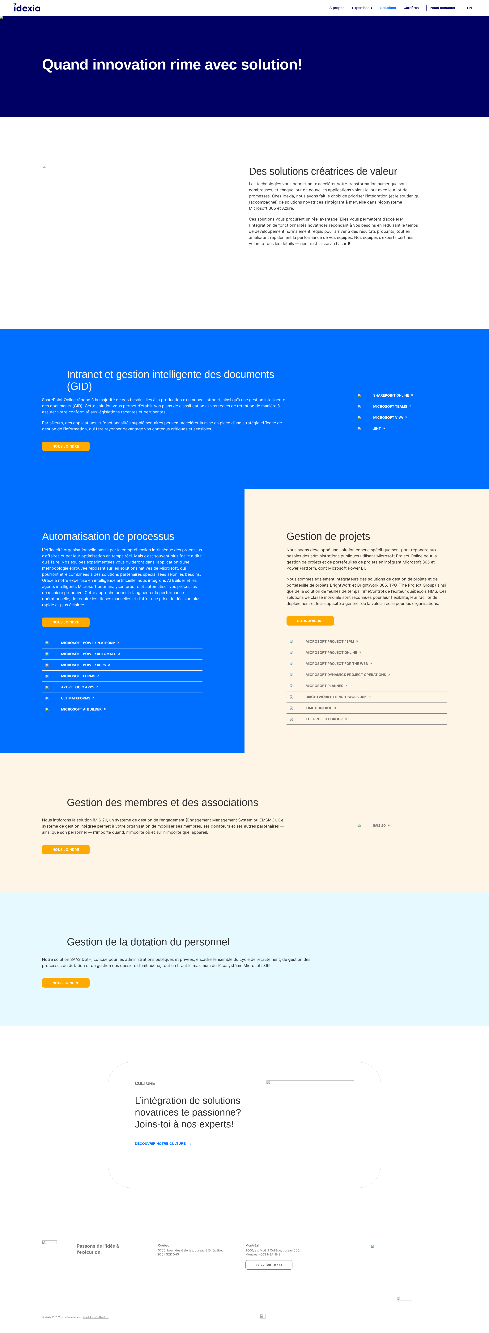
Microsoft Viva (388, 418)
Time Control (319, 708)
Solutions (388, 8)
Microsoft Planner (324, 686)
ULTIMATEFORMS (75, 698)
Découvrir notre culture (160, 1143)
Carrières (411, 8)
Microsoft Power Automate (88, 654)
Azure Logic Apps (77, 687)
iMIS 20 (379, 826)
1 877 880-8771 (269, 1265)
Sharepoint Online (391, 395)
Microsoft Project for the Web (337, 664)
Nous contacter (442, 8)
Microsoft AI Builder (81, 709)
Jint (377, 429)
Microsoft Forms (78, 676)
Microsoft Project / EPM (330, 641)
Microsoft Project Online (331, 653)
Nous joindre (66, 446)
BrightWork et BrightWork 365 (336, 697)
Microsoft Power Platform (88, 643)
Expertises (360, 8)
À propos (336, 8)
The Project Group (324, 719)
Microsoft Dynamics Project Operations (346, 675)
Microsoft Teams (390, 406)
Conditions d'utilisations (95, 1317)
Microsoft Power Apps (83, 665)
